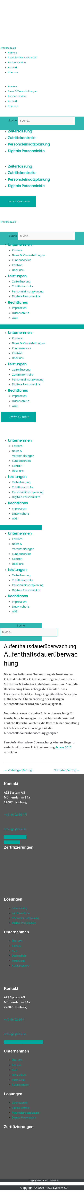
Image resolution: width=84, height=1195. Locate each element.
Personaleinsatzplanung (29, 144)
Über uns (13, 72)
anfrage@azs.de (15, 829)
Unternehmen (20, 244)
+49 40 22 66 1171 (15, 815)
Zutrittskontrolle (21, 137)
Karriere (12, 52)
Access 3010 (63, 747)
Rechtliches (18, 302)
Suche (13, 121)
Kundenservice (17, 62)
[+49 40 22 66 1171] (5, 809)
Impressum (19, 308)
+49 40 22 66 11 (14, 1020)
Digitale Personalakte (26, 150)
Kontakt (12, 67)
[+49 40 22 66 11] (5, 1014)
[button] (41, 81)
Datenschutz (20, 313)
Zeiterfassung (20, 131)
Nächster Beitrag (67, 770)
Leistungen (17, 276)
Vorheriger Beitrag (18, 770)
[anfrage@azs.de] (5, 824)
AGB (15, 318)
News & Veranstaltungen (22, 57)
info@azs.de (8, 47)
